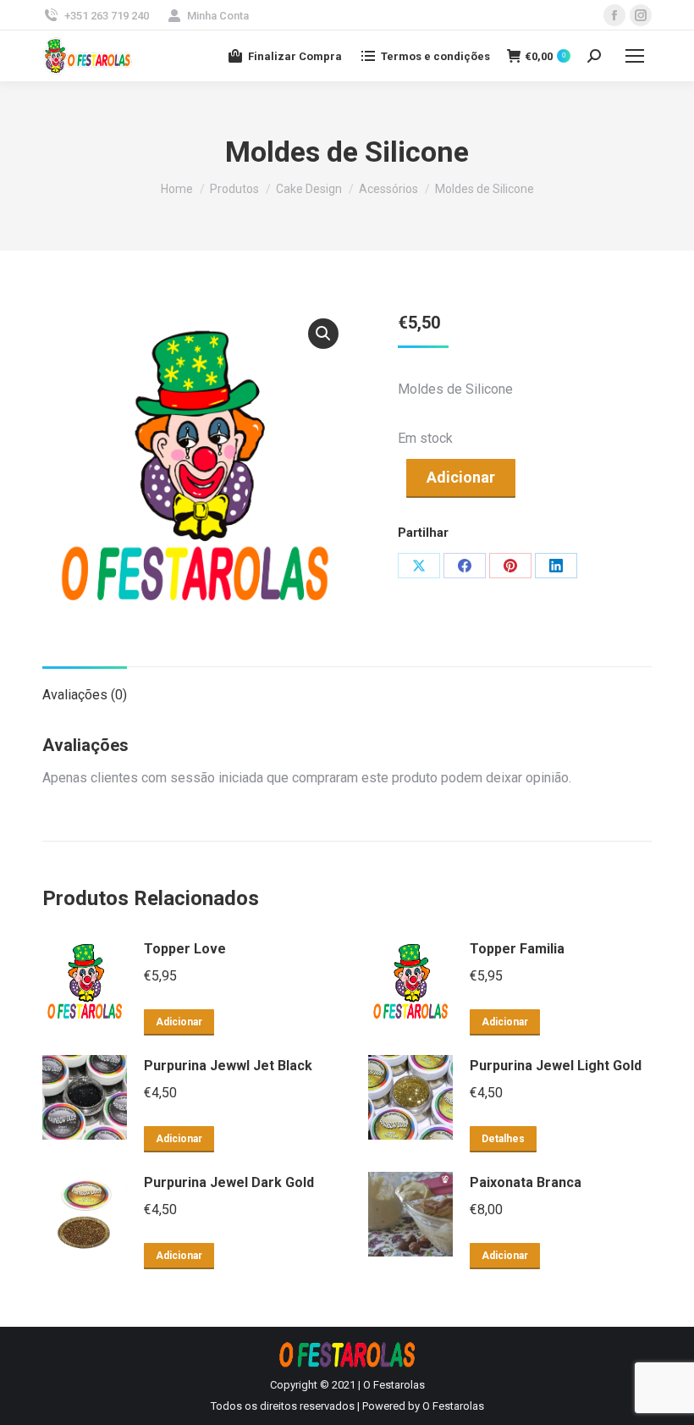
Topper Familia (517, 949)
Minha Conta (218, 15)
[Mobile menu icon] (635, 56)
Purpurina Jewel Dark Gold (229, 1182)
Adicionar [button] (179, 1022)
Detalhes (503, 1139)
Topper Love (185, 949)
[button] (323, 333)
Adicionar (461, 477)
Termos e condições (435, 56)
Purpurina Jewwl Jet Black (228, 1066)
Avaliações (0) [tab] (84, 695)
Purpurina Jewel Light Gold (556, 1066)
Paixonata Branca (525, 1182)
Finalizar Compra (295, 56)
